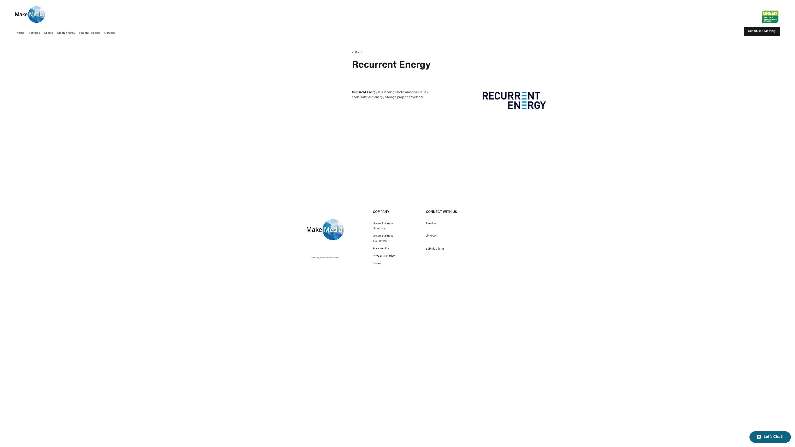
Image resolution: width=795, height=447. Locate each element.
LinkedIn (431, 235)
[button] (360, 52)
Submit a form (435, 249)
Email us (431, 223)
